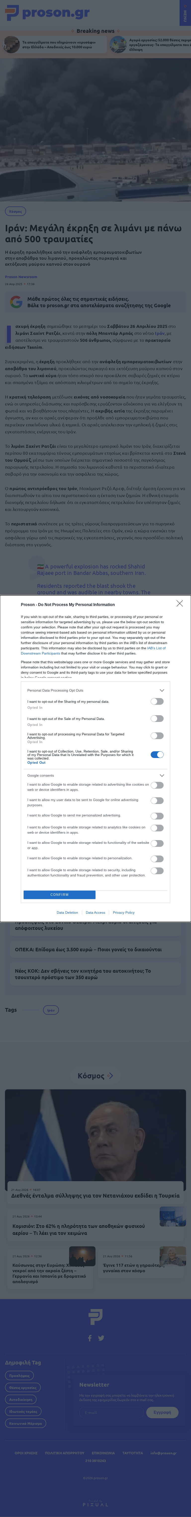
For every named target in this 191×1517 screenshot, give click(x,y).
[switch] (157, 701)
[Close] (181, 605)
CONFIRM (59, 895)
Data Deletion (67, 912)
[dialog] (95, 758)
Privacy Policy (124, 912)
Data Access (95, 912)
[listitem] (95, 690)
